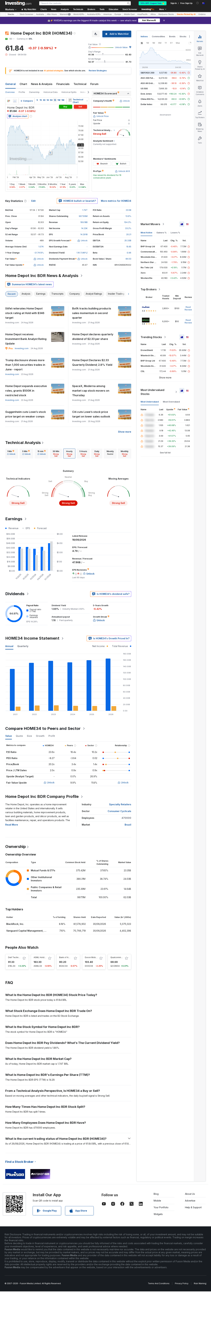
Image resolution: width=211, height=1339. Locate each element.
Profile (22, 92)
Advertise (190, 1200)
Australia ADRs (94, 14)
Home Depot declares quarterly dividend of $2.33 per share (92, 337)
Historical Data (51, 92)
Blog (156, 1193)
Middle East (129, 14)
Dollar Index (146, 104)
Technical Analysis (23, 442)
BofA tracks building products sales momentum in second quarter (91, 313)
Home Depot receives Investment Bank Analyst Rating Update (25, 339)
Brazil (128, 824)
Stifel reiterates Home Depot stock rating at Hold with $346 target (24, 313)
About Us (190, 1193)
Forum (94, 84)
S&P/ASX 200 (147, 72)
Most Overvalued (171, 401)
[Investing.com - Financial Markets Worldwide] (18, 3)
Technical (80, 84)
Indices (144, 36)
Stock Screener (129, 9)
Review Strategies (98, 70)
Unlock (51, 782)
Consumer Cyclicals (119, 811)
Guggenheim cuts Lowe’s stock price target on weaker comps (25, 414)
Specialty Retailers (120, 804)
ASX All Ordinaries (150, 83)
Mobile (157, 1200)
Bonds (172, 36)
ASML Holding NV (42, 957)
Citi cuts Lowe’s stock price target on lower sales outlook (91, 414)
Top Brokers (149, 289)
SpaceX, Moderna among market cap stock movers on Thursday (90, 390)
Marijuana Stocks (166, 14)
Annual (9, 646)
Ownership (34, 92)
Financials (63, 84)
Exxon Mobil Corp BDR (96, 957)
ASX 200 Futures (149, 78)
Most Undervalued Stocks (152, 392)
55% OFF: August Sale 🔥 (153, 3)
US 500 (144, 88)
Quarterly (22, 646)
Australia (40, 14)
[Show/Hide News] (70, 100)
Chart (23, 84)
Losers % (175, 232)
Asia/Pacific (142, 14)
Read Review (188, 308)
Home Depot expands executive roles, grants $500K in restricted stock (26, 390)
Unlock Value (121, 47)
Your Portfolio (161, 1207)
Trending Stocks (151, 337)
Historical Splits (68, 92)
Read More (11, 824)
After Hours (52, 14)
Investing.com (22, 348)
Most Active (146, 232)
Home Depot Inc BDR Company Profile (42, 796)
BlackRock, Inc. (15, 924)
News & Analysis (41, 84)
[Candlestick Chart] (8, 101)
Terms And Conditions (158, 1283)
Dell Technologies (17, 957)
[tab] (11, 453)
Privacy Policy (181, 1283)
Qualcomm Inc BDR (119, 957)
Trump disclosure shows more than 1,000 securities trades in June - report (25, 365)
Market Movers (150, 224)
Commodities (158, 36)
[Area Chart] (15, 101)
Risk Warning (200, 1283)
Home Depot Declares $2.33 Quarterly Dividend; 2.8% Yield (92, 362)
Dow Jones (146, 94)
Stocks (11, 14)
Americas (107, 14)
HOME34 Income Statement (32, 638)
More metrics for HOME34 (116, 200)
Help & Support (193, 1207)
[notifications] (197, 3)
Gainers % (161, 232)
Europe (118, 14)
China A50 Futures (149, 99)
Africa (153, 14)
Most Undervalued (150, 401)
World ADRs (78, 14)
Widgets (158, 1214)
